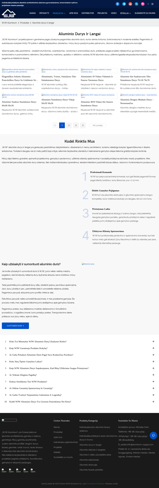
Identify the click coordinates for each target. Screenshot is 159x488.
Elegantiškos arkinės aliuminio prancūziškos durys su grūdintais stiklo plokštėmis (20, 78)
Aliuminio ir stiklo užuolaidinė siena (95, 455)
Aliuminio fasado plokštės (91, 470)
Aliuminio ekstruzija (88, 465)
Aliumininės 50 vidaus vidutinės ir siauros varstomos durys (97, 78)
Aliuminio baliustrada (89, 460)
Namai (57, 427)
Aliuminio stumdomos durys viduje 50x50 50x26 (58, 101)
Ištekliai (57, 452)
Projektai (58, 447)
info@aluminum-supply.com (140, 444)
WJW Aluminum (9, 23)
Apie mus (58, 437)
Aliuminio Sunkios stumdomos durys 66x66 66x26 (19, 104)
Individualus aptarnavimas (66, 442)
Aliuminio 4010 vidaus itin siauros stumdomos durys (97, 104)
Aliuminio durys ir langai (43, 23)
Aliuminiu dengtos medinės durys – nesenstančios (137, 101)
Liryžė (115, 484)
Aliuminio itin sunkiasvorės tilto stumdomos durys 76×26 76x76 (135, 78)
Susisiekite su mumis (63, 457)
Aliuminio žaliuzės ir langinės (92, 450)
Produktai (24, 23)
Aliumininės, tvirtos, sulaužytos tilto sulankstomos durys (58, 78)
